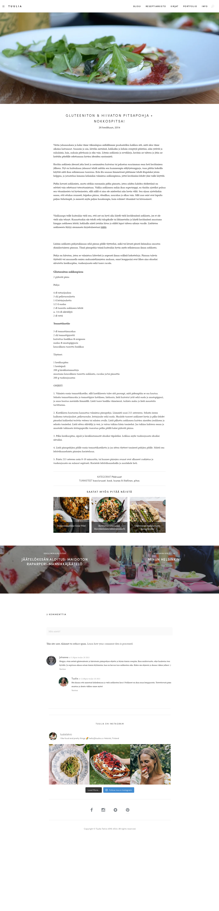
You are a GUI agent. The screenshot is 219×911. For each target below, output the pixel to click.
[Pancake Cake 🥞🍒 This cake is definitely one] (109, 764)
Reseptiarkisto (156, 6)
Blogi (137, 6)
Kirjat (174, 6)
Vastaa (62, 668)
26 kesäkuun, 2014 (109, 127)
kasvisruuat (99, 480)
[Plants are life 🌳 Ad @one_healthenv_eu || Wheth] (150, 764)
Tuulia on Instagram (110, 723)
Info (205, 6)
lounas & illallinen (123, 480)
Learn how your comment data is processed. (110, 643)
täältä (103, 227)
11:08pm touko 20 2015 (90, 678)
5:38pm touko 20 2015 (80, 657)
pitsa (136, 480)
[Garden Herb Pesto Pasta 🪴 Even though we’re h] (69, 764)
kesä (109, 480)
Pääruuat (117, 476)
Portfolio (190, 6)
